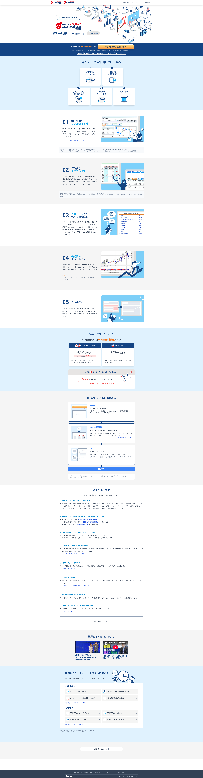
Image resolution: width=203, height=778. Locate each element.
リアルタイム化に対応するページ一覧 (73, 140)
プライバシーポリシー (106, 772)
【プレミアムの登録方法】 (81, 524)
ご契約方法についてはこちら (70, 611)
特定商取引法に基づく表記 (118, 772)
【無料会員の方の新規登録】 (91, 522)
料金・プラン (136, 2)
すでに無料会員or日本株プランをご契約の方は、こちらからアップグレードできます (101, 53)
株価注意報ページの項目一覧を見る (75, 703)
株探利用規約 (76, 772)
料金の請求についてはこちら (70, 568)
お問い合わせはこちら (100, 621)
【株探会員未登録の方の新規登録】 (88, 519)
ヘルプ (127, 772)
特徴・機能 (126, 2)
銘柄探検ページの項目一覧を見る (74, 724)
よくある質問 (146, 2)
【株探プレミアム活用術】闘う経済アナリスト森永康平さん (115, 657)
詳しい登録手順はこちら (124, 437)
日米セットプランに (101, 384)
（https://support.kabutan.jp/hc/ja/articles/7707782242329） (114, 149)
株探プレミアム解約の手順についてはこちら (75, 554)
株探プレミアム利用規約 (95, 772)
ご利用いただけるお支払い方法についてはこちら (76, 585)
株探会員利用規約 (84, 772)
